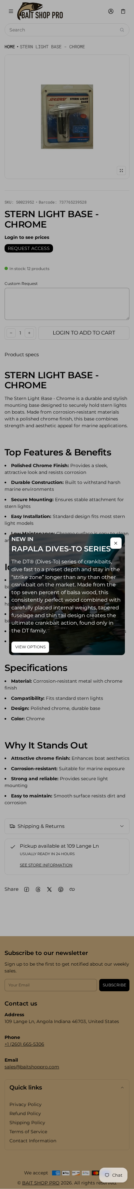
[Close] (116, 543)
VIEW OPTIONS (30, 646)
